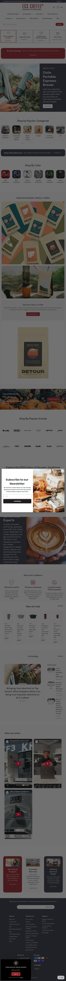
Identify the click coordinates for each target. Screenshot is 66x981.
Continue (17, 501)
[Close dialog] (62, 470)
